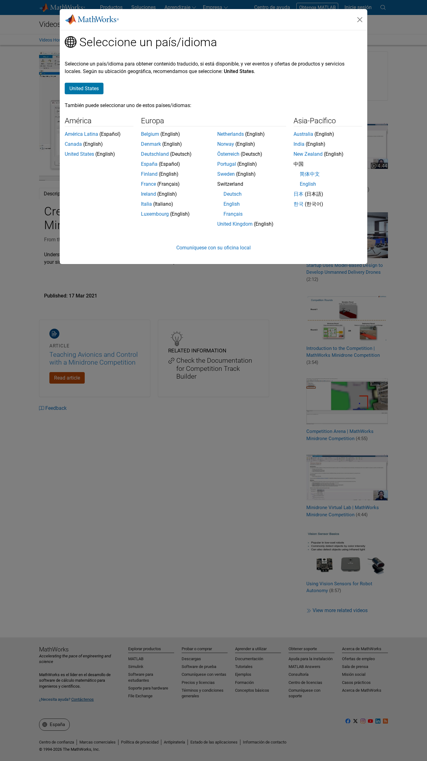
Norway (225, 144)
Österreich (228, 154)
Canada (73, 144)
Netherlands (230, 134)
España (149, 164)
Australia (303, 134)
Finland (149, 174)
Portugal (226, 164)
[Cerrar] (360, 20)
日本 (299, 194)
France (148, 184)
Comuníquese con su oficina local (213, 248)
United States (79, 154)
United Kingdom (235, 224)
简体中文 (310, 174)
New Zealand (308, 154)
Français (233, 214)
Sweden (226, 174)
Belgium (150, 134)
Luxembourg (155, 214)
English (232, 204)
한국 (299, 204)
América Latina (81, 134)
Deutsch (233, 194)
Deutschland (155, 154)
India (299, 144)
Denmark (151, 144)
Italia (146, 204)
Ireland (148, 194)
